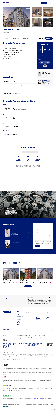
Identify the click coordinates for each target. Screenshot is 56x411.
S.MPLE (37, 313)
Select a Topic (38, 235)
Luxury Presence (49, 345)
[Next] (46, 55)
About (37, 312)
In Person (41, 62)
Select (40, 59)
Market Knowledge (48, 312)
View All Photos (47, 22)
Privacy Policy (30, 300)
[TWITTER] (47, 330)
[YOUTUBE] (51, 330)
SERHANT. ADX (28, 313)
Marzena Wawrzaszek (15, 242)
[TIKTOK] (49, 330)
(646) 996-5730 (14, 233)
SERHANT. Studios (29, 312)
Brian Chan (13, 230)
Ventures (37, 320)
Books (46, 318)
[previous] (49, 30)
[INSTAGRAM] (42, 330)
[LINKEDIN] (44, 330)
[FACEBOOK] (39, 330)
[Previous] (43, 55)
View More (27, 286)
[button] (35, 3)
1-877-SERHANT (19, 3)
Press (36, 317)
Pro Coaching (47, 317)
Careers (37, 316)
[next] (51, 30)
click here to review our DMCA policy (36, 398)
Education (46, 316)
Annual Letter (38, 318)
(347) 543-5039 (14, 244)
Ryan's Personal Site (39, 319)
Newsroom (46, 313)
